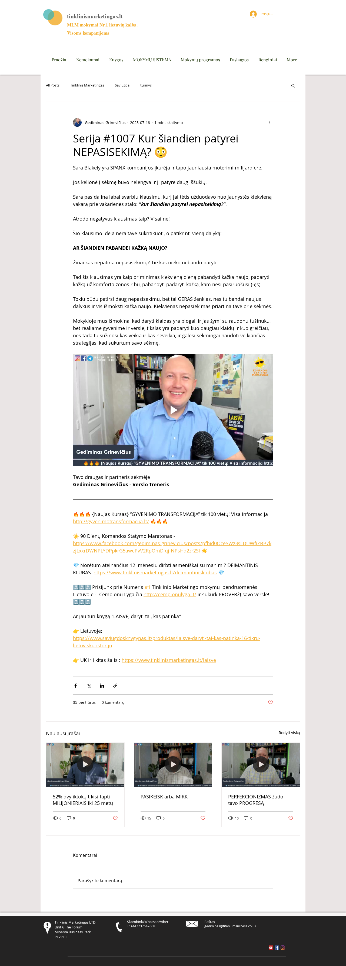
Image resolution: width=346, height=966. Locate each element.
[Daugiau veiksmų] (270, 122)
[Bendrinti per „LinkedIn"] (102, 685)
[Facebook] (277, 947)
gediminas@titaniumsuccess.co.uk (230, 926)
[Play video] (173, 410)
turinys (146, 85)
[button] (293, 85)
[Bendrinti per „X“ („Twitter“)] (88, 685)
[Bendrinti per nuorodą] (115, 685)
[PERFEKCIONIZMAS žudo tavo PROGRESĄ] (261, 765)
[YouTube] (271, 947)
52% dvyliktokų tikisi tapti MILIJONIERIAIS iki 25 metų (83, 799)
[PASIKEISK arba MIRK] (173, 765)
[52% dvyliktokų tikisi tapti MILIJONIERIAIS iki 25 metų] (85, 765)
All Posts (52, 85)
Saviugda (122, 85)
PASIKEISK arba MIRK (164, 796)
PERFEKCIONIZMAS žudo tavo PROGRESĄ (255, 799)
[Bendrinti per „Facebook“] (75, 685)
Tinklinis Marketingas (87, 85)
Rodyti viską (289, 732)
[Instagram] (283, 947)
